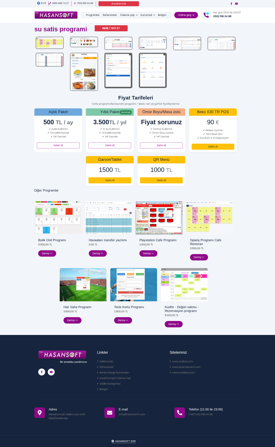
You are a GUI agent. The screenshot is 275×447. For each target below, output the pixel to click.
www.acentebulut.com (186, 367)
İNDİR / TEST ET (111, 28)
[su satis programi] (50, 42)
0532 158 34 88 (85, 3)
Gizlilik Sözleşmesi (110, 384)
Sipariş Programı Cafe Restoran (205, 242)
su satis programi (60, 29)
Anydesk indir (118, 3)
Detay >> (47, 253)
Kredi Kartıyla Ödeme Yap (115, 378)
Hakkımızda (106, 361)
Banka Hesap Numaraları (114, 372)
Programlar (93, 15)
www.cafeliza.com (183, 372)
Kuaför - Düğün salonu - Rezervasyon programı (182, 309)
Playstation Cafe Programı (158, 240)
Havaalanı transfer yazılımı (108, 240)
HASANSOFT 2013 (125, 441)
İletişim (162, 15)
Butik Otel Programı (52, 240)
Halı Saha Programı (77, 307)
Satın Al (58, 145)
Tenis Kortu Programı (129, 307)
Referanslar (110, 15)
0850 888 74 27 (60, 3)
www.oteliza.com (182, 361)
